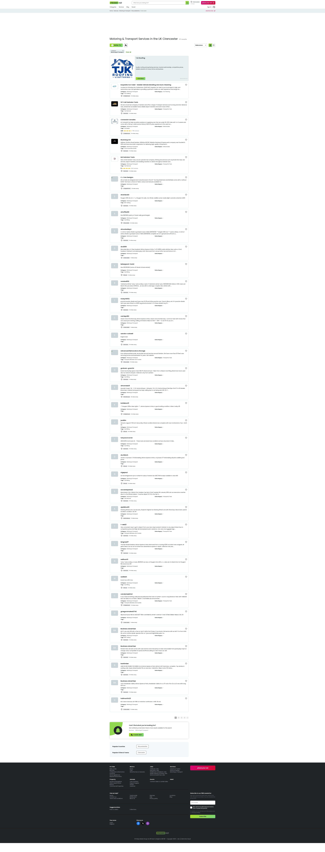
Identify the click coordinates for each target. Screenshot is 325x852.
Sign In (209, 7)
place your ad (207, 3)
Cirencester (141, 752)
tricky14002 (125, 299)
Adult (172, 779)
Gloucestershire (135, 11)
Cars (131, 770)
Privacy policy (154, 798)
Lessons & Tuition (175, 769)
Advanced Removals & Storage (133, 351)
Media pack (133, 797)
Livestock (132, 786)
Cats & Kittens (134, 781)
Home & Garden (175, 770)
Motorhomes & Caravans (137, 772)
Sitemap (152, 795)
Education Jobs (154, 770)
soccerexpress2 (127, 490)
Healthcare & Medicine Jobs (158, 772)
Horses (132, 784)
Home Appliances (115, 775)
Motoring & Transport (124, 11)
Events (152, 779)
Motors (132, 766)
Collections (133, 809)
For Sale (112, 766)
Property (113, 779)
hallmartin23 (126, 698)
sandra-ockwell (127, 334)
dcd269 (124, 247)
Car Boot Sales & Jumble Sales (159, 781)
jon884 (123, 420)
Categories (113, 7)
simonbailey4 (126, 229)
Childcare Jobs (154, 769)
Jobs (151, 766)
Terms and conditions (116, 798)
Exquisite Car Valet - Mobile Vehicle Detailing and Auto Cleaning (146, 85)
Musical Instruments (116, 776)
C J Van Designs (127, 177)
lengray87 (125, 542)
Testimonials (133, 795)
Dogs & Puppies (134, 783)
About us (132, 798)
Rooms (112, 784)
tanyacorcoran (127, 438)
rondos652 (125, 281)
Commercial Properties (116, 786)
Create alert (137, 735)
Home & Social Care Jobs (157, 775)
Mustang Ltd (126, 140)
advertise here (209, 11)
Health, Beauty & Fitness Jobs (158, 773)
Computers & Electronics (117, 772)
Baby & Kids (113, 769)
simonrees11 (125, 386)
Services (121, 7)
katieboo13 (125, 403)
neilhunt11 (124, 559)
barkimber (125, 663)
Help (151, 797)
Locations (172, 795)
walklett (124, 577)
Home (111, 11)
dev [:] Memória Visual (184, 839)
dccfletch (124, 455)
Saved (133, 7)
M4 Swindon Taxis (128, 157)
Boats (131, 769)
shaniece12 (125, 195)
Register (112, 824)
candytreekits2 (127, 594)
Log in (111, 822)
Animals (132, 779)
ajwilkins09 (125, 507)
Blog (128, 7)
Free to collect (114, 809)
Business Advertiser (128, 629)
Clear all (128, 52)
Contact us (113, 797)
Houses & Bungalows (116, 781)
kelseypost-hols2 (127, 264)
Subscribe (202, 816)
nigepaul (124, 472)
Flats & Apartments (115, 783)
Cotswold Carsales (128, 120)
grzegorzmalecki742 (129, 611)
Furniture (112, 773)
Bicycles (112, 770)
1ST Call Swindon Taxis (129, 102)
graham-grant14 (127, 368)
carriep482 (125, 316)
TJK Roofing (140, 58)
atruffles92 (125, 212)
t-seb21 (123, 524)
